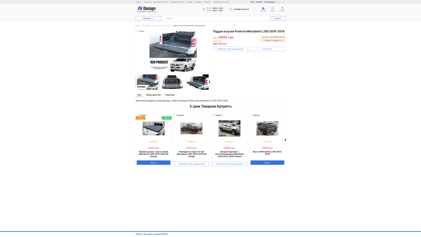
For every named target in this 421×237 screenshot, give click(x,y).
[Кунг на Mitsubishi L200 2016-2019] (267, 128)
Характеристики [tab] (153, 95)
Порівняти (267, 49)
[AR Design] (154, 9)
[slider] (217, 41)
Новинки (259, 2)
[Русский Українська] (281, 2)
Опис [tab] (139, 95)
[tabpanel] (210, 99)
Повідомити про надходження (230, 49)
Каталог (147, 18)
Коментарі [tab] (169, 95)
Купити (154, 163)
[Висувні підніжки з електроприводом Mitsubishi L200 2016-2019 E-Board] (229, 128)
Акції (252, 2)
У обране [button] (141, 31)
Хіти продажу (269, 2)
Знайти (278, 18)
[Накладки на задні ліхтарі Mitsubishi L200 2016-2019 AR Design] (191, 128)
